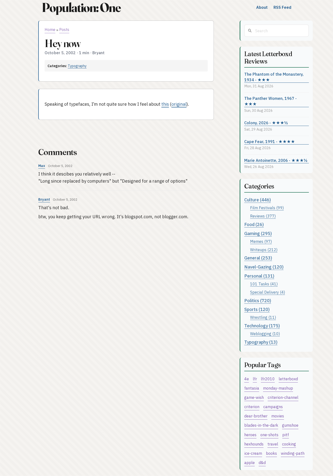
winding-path (292, 453)
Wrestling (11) (263, 317)
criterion (251, 406)
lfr (255, 378)
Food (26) (254, 224)
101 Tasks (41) (264, 283)
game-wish (254, 397)
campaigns (273, 406)
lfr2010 (268, 378)
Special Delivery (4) (267, 292)
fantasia (251, 388)
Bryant (44, 199)
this (165, 104)
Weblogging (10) (265, 333)
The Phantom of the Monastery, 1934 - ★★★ (274, 77)
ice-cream (253, 453)
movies (277, 415)
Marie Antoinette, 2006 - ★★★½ (275, 160)
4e (246, 378)
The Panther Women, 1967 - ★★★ (270, 101)
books (271, 453)
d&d (262, 462)
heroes (250, 434)
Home (50, 29)
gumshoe (290, 425)
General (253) (258, 258)
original (178, 104)
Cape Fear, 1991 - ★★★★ (269, 141)
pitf (285, 434)
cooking (289, 443)
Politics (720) (257, 300)
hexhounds (254, 443)
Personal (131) (259, 276)
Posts (64, 29)
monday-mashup (278, 388)
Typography (77, 65)
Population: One (81, 7)
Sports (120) (257, 309)
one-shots (269, 434)
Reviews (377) (263, 215)
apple (249, 462)
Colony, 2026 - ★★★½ (266, 122)
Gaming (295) (258, 233)
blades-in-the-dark (261, 425)
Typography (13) (260, 342)
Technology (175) (262, 326)
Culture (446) (257, 200)
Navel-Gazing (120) (264, 267)
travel (272, 443)
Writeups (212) (263, 249)
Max (41, 165)
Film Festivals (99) (267, 207)
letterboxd (288, 378)
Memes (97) (261, 241)
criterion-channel (283, 397)
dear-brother (255, 415)
